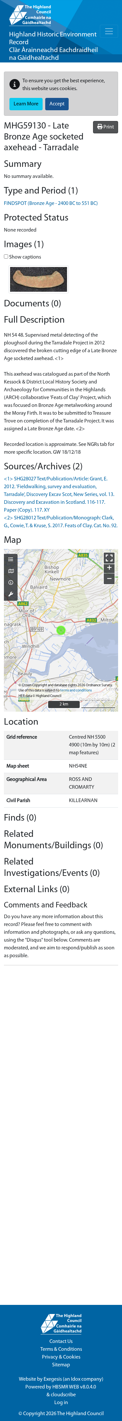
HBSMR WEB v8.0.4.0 (74, 1387)
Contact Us (61, 1341)
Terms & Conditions (61, 1349)
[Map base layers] (10, 572)
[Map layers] (10, 560)
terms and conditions (76, 690)
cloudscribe (63, 1395)
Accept (56, 104)
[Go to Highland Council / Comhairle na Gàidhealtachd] (30, 13)
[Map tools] (10, 595)
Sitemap (61, 1365)
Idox (75, 1379)
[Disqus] (61, 1052)
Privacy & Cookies (61, 1357)
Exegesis (53, 1379)
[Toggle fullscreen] (109, 558)
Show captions (24, 257)
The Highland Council (80, 1413)
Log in (61, 1402)
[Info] (10, 583)
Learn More (26, 104)
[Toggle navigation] (109, 31)
